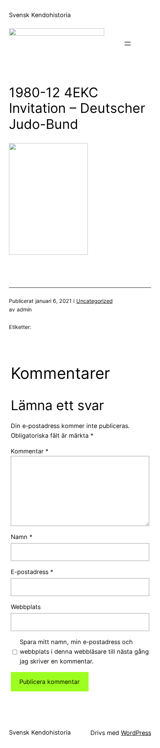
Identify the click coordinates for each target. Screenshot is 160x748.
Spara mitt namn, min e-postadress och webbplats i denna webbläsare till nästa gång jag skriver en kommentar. (84, 651)
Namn (21, 537)
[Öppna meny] (127, 43)
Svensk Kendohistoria (40, 15)
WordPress (136, 732)
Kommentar (29, 451)
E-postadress (32, 572)
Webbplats (26, 607)
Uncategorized (94, 301)
